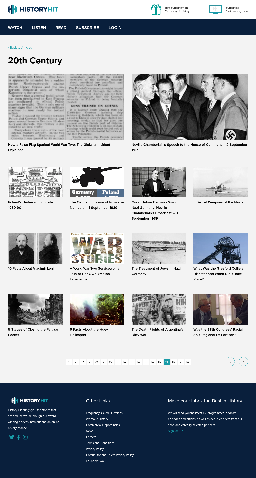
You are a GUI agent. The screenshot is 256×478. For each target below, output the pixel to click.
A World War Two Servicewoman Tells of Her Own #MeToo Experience (96, 274)
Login (115, 27)
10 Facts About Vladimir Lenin (32, 268)
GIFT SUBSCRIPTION (176, 8)
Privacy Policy (95, 449)
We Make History (97, 419)
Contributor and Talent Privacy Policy (110, 455)
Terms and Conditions (100, 443)
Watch (15, 27)
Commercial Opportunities (103, 425)
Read (60, 27)
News (89, 431)
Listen (39, 27)
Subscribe (87, 27)
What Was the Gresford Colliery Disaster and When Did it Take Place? (218, 274)
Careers (91, 437)
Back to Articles (20, 47)
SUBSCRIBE (232, 8)
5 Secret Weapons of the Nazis (218, 202)
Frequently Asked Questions (104, 413)
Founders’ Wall (95, 461)
